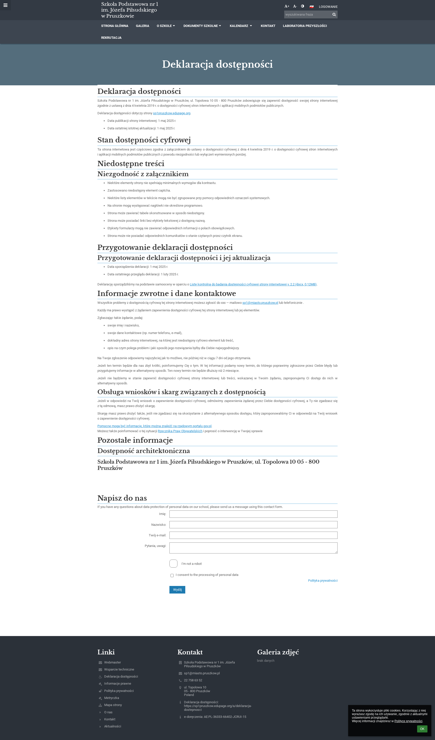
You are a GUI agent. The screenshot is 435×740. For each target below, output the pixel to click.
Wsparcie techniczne (119, 669)
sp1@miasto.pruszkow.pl (260, 303)
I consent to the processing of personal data (207, 575)
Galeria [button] (142, 26)
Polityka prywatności (323, 580)
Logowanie (328, 7)
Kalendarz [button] (239, 26)
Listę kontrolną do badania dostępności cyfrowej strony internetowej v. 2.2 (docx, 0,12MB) (253, 284)
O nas (108, 712)
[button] (302, 6)
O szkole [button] (164, 26)
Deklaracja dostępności (121, 676)
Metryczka (111, 698)
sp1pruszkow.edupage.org (171, 113)
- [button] (296, 6)
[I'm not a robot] (217, 559)
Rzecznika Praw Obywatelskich (180, 431)
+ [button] (288, 6)
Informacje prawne (117, 683)
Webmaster (112, 662)
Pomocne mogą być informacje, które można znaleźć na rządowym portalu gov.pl (154, 426)
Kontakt (109, 719)
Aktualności (112, 726)
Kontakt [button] (268, 26)
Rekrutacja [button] (111, 38)
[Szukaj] (334, 14)
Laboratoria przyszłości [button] (305, 26)
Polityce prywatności (408, 721)
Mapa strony (113, 705)
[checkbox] (173, 564)
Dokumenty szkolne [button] (201, 26)
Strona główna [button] (114, 26)
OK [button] (422, 729)
